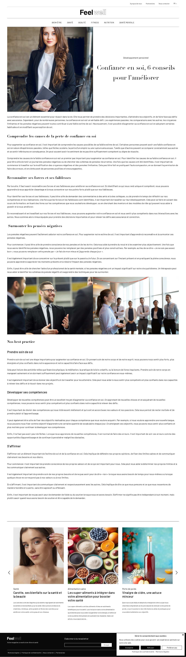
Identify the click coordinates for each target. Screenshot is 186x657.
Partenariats (150, 4)
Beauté (82, 22)
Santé (70, 22)
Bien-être (57, 22)
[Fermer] (183, 634)
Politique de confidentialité (31, 653)
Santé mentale (126, 22)
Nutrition (109, 22)
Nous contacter (164, 4)
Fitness (95, 22)
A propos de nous (136, 4)
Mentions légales (13, 653)
